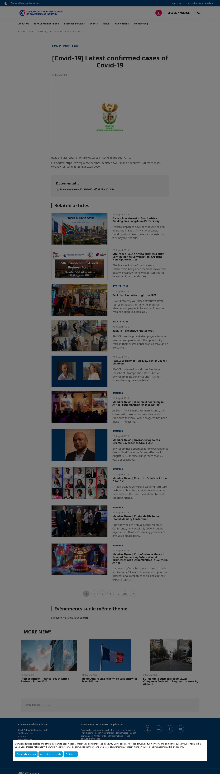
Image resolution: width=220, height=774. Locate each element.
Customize (71, 754)
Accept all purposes (26, 754)
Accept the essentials (50, 754)
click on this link (175, 746)
